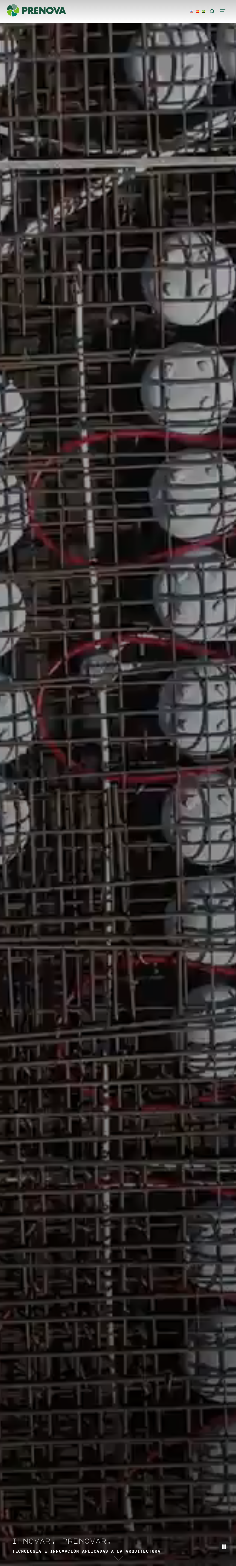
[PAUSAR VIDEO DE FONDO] (224, 1547)
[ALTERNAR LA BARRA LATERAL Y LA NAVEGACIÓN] (224, 11)
